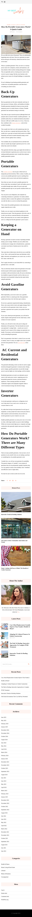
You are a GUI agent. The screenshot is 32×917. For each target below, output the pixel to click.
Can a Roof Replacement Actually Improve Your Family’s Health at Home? (20, 626)
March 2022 (4, 828)
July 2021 (3, 848)
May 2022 (3, 822)
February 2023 (4, 793)
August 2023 (4, 774)
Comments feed (5, 896)
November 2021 (5, 835)
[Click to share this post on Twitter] (9, 481)
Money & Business (6, 873)
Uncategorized (4, 877)
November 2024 (5, 733)
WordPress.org (4, 899)
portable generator (7, 171)
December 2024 (5, 730)
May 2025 (3, 720)
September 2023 (5, 771)
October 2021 (4, 838)
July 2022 (3, 816)
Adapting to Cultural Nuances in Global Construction (14, 684)
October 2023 (4, 768)
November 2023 (5, 765)
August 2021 (4, 844)
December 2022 (5, 800)
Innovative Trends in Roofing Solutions (11, 514)
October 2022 (4, 806)
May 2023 (3, 784)
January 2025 (4, 727)
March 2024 (4, 752)
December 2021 (5, 832)
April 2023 (4, 787)
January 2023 (4, 797)
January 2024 (4, 758)
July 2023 (3, 777)
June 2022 (3, 819)
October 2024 (4, 736)
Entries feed (4, 893)
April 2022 (4, 825)
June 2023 (3, 781)
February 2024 (4, 755)
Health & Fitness (5, 864)
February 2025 (4, 723)
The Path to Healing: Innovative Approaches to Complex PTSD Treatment (19, 645)
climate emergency (16, 123)
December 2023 (5, 762)
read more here (21, 342)
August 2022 (4, 813)
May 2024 (3, 746)
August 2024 (4, 739)
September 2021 (5, 841)
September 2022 (5, 809)
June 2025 (3, 717)
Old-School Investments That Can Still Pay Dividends (14, 696)
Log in (2, 890)
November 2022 (5, 803)
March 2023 (4, 790)
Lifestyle (3, 870)
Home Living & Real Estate (16, 24)
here (18, 612)
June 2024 (3, 742)
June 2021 (3, 851)
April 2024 (4, 749)
